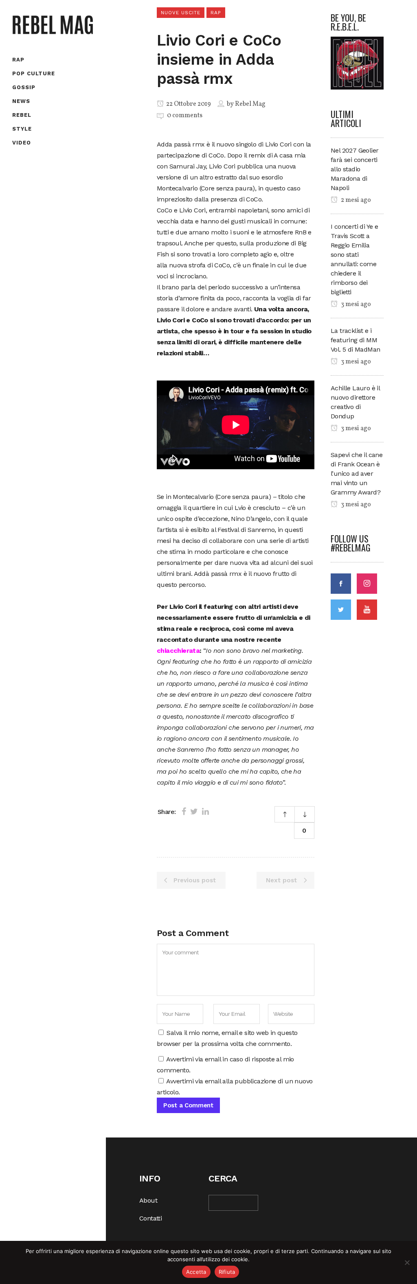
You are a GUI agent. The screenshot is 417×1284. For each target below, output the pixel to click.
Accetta (196, 1272)
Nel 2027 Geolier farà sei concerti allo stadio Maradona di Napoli (354, 169)
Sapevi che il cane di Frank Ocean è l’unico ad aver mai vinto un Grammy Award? (356, 473)
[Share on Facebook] (184, 811)
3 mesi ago (355, 304)
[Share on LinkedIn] (205, 811)
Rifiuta (227, 1272)
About (148, 1200)
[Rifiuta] (407, 1262)
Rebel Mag (250, 104)
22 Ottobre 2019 (188, 104)
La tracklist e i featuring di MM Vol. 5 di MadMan (355, 340)
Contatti (150, 1218)
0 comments (184, 115)
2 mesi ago (355, 200)
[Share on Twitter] (194, 811)
